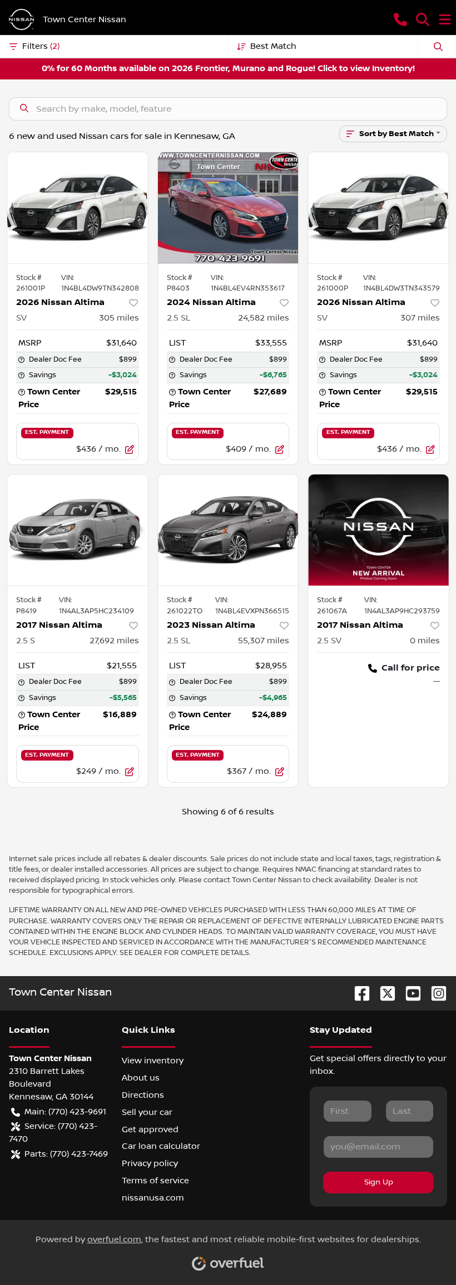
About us (141, 1078)
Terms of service (155, 1181)
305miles (119, 318)
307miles (420, 318)
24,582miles (263, 318)
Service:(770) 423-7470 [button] (53, 1132)
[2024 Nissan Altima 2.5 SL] (228, 207)
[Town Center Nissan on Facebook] (357, 993)
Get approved (150, 1129)
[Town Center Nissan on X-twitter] (383, 993)
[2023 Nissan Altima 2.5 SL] (228, 530)
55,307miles (263, 641)
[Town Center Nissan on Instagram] (434, 993)
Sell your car (147, 1112)
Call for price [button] (410, 668)
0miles (425, 641)
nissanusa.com (153, 1198)
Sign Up (378, 1182)
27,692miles (114, 641)
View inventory (153, 1061)
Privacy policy (150, 1163)
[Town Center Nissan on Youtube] (409, 993)
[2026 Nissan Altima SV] (77, 207)
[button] (400, 19)
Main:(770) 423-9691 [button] (65, 1112)
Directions (143, 1095)
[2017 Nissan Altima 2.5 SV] (378, 530)
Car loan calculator (161, 1146)
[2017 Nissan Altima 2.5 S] (77, 530)
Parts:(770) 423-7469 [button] (66, 1154)
